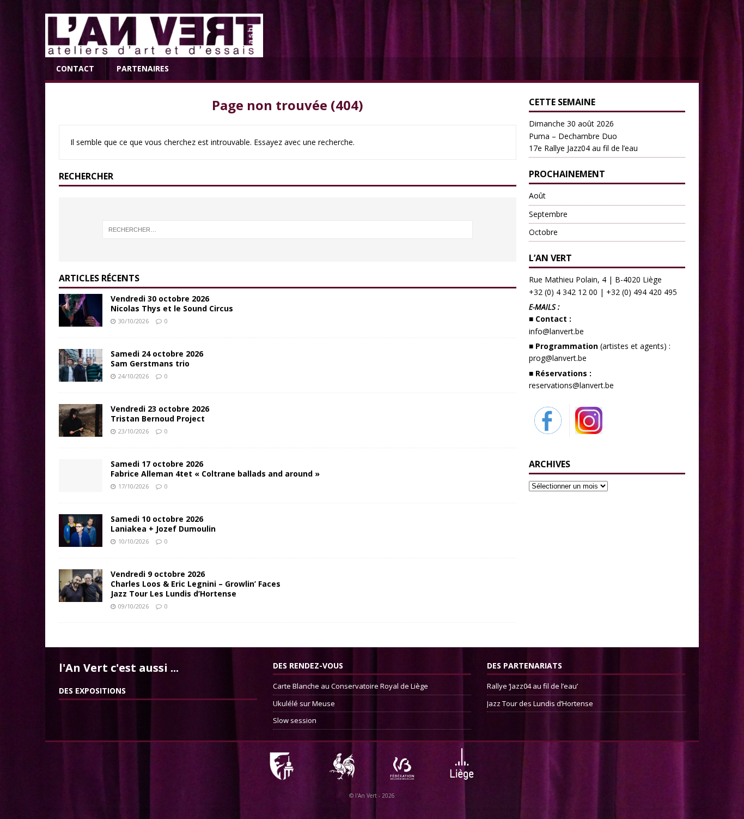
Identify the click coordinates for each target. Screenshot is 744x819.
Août (537, 195)
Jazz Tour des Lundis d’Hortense (540, 703)
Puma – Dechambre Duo (583, 135)
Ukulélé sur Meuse (304, 703)
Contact (75, 68)
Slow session (294, 720)
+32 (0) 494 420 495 (641, 292)
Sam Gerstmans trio (157, 358)
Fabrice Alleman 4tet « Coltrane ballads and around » (215, 469)
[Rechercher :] (287, 229)
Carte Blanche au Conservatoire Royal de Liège (350, 686)
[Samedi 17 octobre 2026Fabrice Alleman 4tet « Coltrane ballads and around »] (80, 485)
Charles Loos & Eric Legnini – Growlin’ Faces (195, 584)
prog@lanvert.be (558, 358)
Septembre (548, 214)
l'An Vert (366, 795)
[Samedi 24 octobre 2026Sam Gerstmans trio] (80, 375)
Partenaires (143, 68)
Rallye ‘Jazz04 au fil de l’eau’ (532, 686)
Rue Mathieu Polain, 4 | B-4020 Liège (595, 279)
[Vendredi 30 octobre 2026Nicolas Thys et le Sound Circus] (80, 320)
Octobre (543, 232)
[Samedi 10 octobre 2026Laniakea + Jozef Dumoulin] (80, 540)
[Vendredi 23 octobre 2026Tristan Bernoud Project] (80, 430)
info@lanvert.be (556, 331)
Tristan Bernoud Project (160, 414)
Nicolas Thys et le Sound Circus (172, 303)
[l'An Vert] (154, 51)
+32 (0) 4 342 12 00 (563, 292)
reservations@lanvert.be (571, 385)
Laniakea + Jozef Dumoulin (163, 524)
